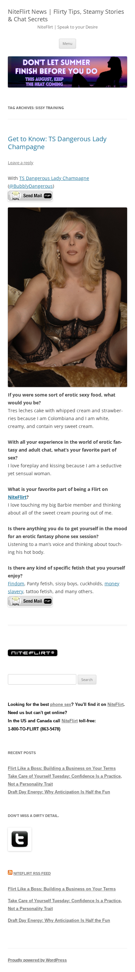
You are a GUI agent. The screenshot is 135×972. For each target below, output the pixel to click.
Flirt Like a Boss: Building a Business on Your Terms (62, 768)
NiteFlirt (17, 497)
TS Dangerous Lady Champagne (54, 178)
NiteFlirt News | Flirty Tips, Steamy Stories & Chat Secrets (66, 15)
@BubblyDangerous (31, 186)
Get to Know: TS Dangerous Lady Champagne (57, 142)
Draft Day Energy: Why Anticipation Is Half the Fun (59, 791)
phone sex (60, 704)
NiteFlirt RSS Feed (32, 873)
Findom (16, 583)
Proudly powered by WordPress (37, 960)
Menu (67, 43)
